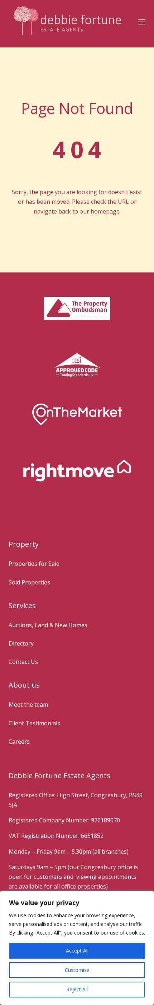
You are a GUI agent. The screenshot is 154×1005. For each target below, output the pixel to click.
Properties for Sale (34, 564)
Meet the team (28, 704)
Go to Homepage (77, 231)
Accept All (77, 950)
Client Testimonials (34, 723)
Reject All (77, 989)
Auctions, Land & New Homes (48, 625)
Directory (21, 643)
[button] (142, 22)
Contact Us (23, 662)
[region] (77, 948)
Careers (19, 741)
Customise (77, 970)
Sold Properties (29, 582)
